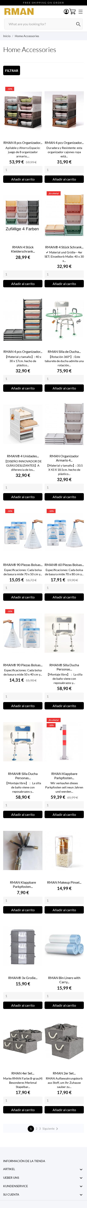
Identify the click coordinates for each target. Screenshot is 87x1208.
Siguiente (51, 1128)
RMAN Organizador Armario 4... (64, 458)
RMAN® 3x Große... (22, 978)
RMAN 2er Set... (64, 1073)
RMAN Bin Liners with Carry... (64, 980)
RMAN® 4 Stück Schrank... (64, 247)
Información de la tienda (24, 1161)
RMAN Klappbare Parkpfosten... (64, 776)
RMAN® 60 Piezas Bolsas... (64, 565)
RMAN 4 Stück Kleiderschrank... (23, 249)
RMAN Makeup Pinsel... (64, 882)
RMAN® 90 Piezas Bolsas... (22, 565)
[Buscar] (78, 24)
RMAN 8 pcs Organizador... (22, 142)
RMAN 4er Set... (22, 1073)
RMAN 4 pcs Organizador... (64, 142)
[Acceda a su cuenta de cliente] (66, 12)
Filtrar (11, 70)
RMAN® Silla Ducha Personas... (64, 667)
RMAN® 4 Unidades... (23, 456)
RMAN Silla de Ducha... (64, 351)
